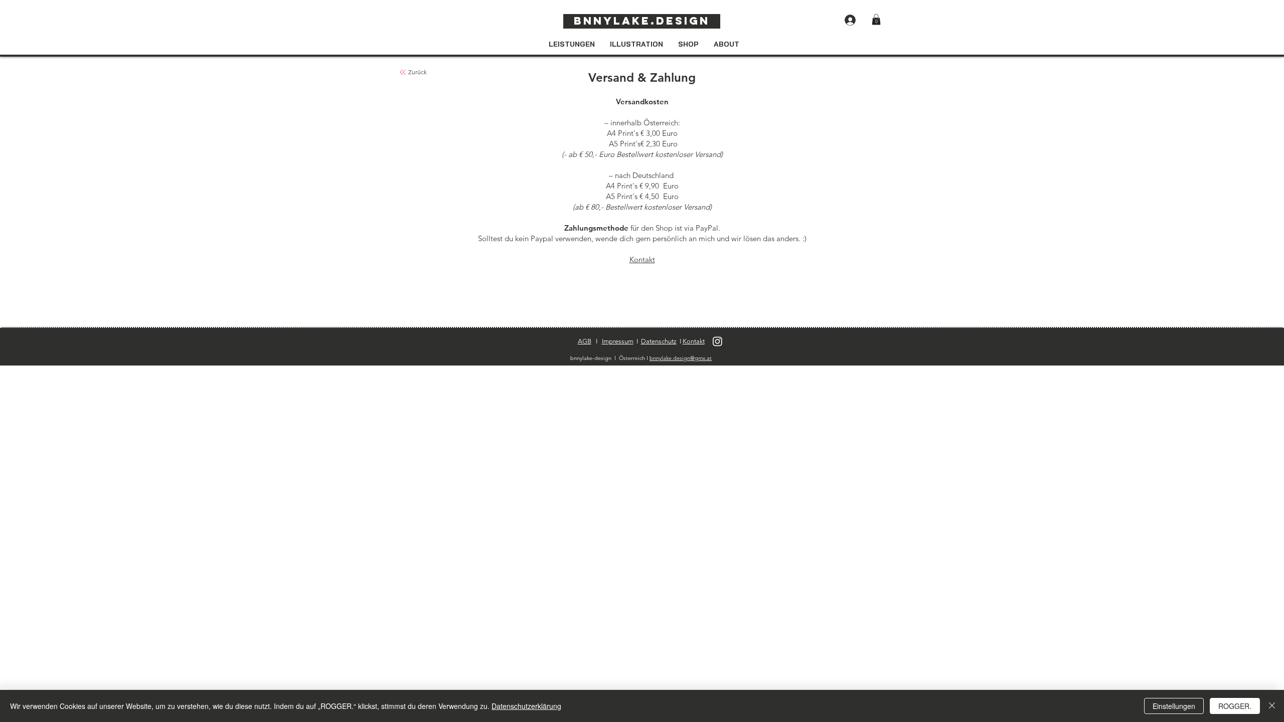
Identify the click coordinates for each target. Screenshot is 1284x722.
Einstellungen (1174, 706)
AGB (584, 341)
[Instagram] (717, 341)
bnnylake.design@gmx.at (681, 358)
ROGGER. (1234, 706)
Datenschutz (659, 341)
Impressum (617, 341)
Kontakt (642, 259)
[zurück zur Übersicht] (402, 72)
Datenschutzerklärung (526, 706)
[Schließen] (1272, 706)
